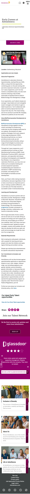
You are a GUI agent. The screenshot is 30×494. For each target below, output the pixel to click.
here (15, 288)
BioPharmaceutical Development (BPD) (12, 123)
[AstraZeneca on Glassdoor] (26, 490)
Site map (15, 475)
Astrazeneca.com (15, 485)
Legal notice (15, 483)
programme (4, 207)
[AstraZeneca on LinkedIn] (15, 490)
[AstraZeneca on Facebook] (9, 490)
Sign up (15, 331)
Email (9, 310)
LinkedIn (12, 310)
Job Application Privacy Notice (15, 481)
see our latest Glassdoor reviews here (14, 372)
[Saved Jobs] (20, 3)
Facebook (18, 310)
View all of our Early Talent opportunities (13, 302)
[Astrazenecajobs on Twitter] (20, 490)
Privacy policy (15, 479)
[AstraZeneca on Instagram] (4, 490)
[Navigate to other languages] (24, 2)
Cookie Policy (15, 477)
